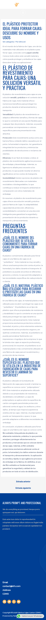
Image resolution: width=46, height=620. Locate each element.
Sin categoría (8, 42)
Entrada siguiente (23, 488)
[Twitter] (9, 602)
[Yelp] (14, 602)
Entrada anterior (23, 481)
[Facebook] (4, 602)
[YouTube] (19, 602)
